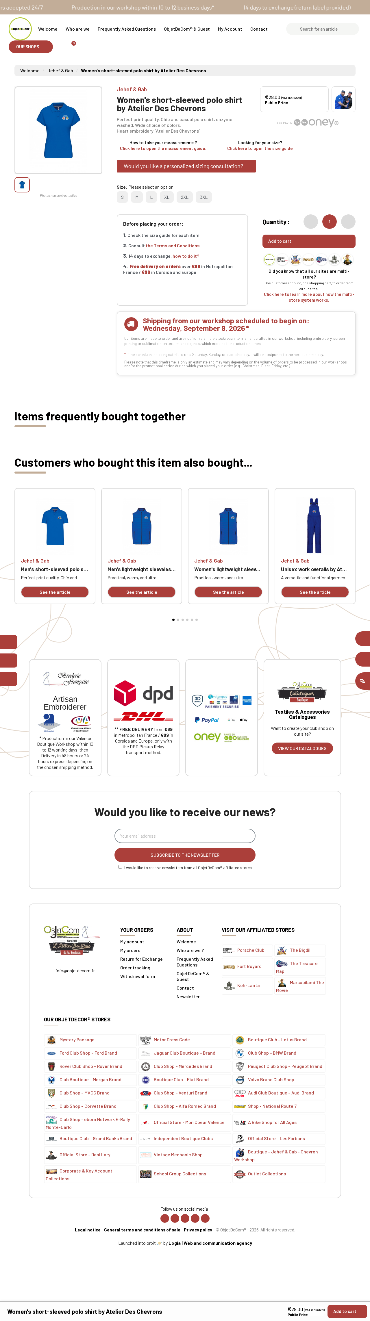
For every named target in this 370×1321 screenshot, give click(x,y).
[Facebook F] (164, 1218)
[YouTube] (205, 1218)
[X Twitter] (185, 1218)
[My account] (60, 47)
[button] (31, 46)
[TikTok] (195, 1218)
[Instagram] (175, 1218)
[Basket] (71, 46)
